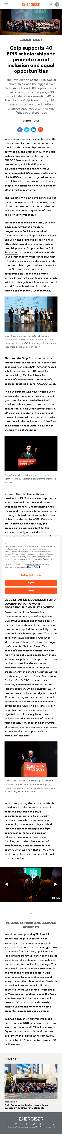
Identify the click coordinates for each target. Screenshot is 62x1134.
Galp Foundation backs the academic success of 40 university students (26, 1106)
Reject (31, 583)
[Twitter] (26, 129)
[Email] (40, 129)
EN (57, 4)
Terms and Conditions (16, 1124)
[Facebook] (20, 129)
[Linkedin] (33, 129)
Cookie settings (48, 1124)
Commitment (31, 40)
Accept (31, 590)
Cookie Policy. (33, 567)
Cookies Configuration (31, 575)
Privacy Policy (33, 1124)
